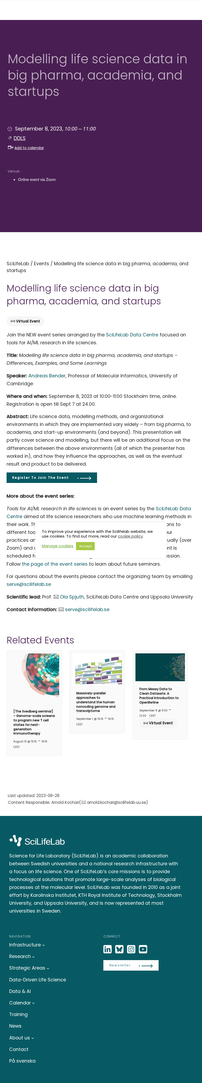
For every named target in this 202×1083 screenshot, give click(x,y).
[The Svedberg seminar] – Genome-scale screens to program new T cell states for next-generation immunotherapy (34, 722)
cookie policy (130, 536)
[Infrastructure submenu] (43, 945)
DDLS (20, 138)
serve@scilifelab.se (29, 584)
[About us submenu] (32, 1038)
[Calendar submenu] (33, 1003)
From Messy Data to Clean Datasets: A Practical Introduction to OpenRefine (159, 695)
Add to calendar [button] (29, 147)
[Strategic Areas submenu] (48, 968)
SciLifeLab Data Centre (132, 334)
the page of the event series (55, 564)
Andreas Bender (46, 375)
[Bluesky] (120, 949)
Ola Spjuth (72, 596)
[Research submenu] (33, 956)
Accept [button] (85, 546)
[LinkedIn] (108, 949)
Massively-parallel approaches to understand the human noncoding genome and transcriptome (95, 702)
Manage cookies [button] (57, 546)
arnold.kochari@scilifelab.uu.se (116, 802)
